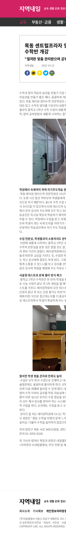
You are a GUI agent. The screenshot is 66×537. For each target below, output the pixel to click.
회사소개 (24, 511)
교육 (22, 22)
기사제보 (38, 511)
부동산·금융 (41, 22)
